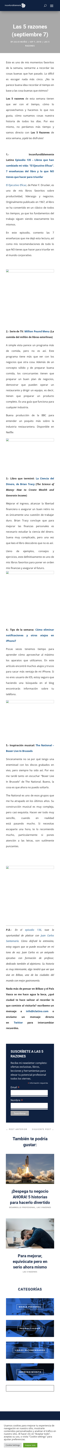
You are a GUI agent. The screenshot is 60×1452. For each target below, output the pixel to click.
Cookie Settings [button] (13, 1445)
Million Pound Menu (37, 331)
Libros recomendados (30, 1350)
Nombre (17, 1100)
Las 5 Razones (44, 1207)
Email (15, 1087)
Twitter (18, 1022)
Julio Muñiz (20, 41)
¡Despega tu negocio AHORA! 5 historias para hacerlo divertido (30, 1197)
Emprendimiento (30, 1372)
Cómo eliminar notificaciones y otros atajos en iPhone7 (30, 635)
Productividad (30, 1328)
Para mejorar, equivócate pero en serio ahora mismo (30, 1261)
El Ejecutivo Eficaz (16, 185)
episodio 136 (33, 930)
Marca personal (30, 1306)
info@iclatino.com (37, 1011)
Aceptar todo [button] (30, 1445)
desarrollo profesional (22, 1207)
